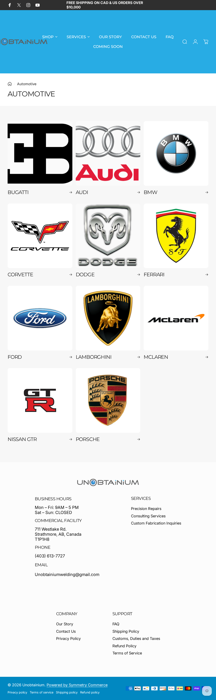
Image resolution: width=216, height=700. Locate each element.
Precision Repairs (146, 508)
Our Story (64, 624)
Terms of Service (127, 653)
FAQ (115, 624)
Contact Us (66, 631)
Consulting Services (148, 516)
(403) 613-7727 (50, 555)
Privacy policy (17, 692)
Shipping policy (67, 692)
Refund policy (90, 692)
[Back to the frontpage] (10, 84)
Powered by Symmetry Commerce (77, 685)
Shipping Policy (125, 631)
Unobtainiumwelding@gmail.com (67, 574)
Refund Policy (124, 646)
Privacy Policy (68, 638)
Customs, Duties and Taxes (136, 638)
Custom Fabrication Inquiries (156, 523)
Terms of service (41, 692)
